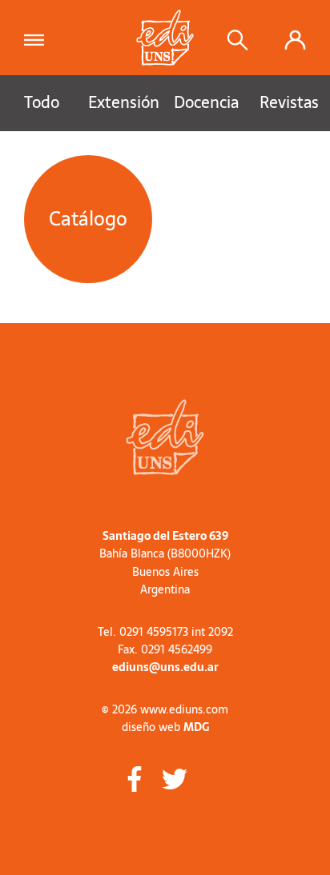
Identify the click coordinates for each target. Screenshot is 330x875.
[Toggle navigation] (39, 38)
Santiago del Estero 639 (165, 536)
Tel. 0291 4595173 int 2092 (165, 632)
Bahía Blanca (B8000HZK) (165, 553)
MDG (196, 727)
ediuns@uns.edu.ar (165, 667)
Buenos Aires (165, 572)
